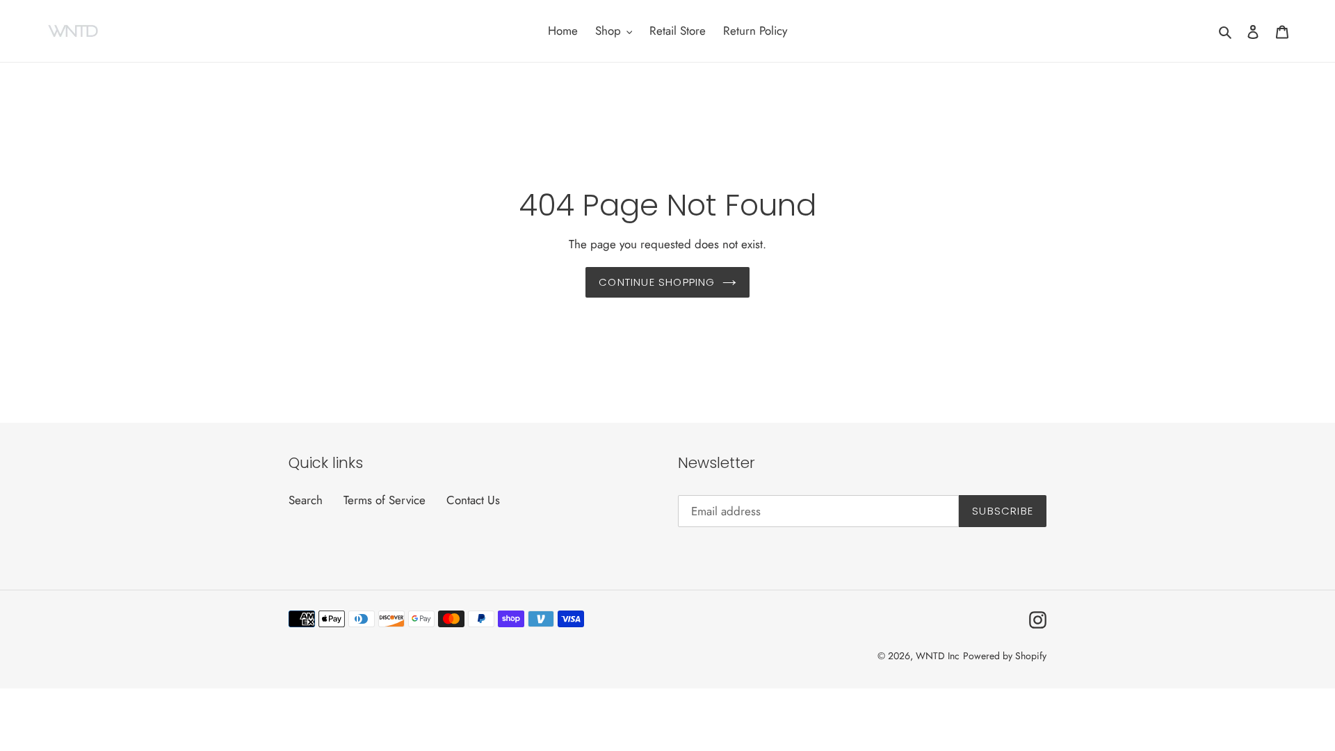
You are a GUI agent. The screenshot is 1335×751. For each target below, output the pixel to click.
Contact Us (473, 500)
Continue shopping (657, 282)
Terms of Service (384, 500)
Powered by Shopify (1004, 656)
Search (306, 500)
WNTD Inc (938, 656)
